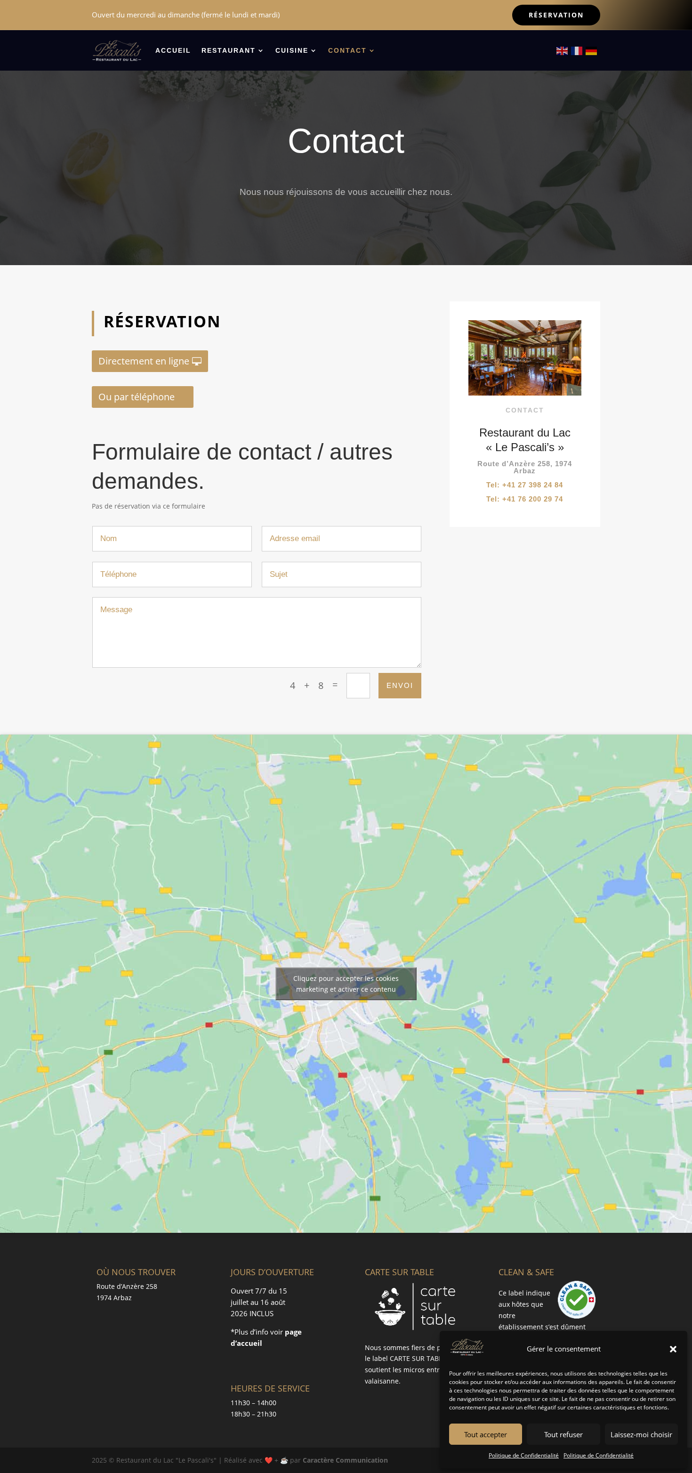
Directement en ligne (143, 361)
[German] (592, 50)
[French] (577, 50)
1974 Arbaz (114, 1297)
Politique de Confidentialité (524, 1455)
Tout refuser (563, 1434)
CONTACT (347, 50)
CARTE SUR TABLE (418, 1358)
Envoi (399, 685)
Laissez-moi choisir (641, 1434)
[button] (673, 1349)
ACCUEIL (173, 50)
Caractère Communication (345, 1460)
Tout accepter (485, 1434)
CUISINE (291, 50)
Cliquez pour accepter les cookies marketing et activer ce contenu (346, 984)
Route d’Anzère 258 (127, 1286)
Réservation (556, 14)
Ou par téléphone (136, 396)
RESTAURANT (228, 50)
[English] (562, 50)
